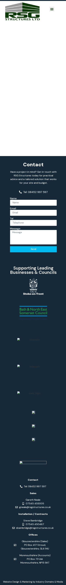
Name (13, 198)
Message (15, 228)
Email (13, 208)
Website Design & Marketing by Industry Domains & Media (33, 581)
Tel (11, 218)
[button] (51, 9)
